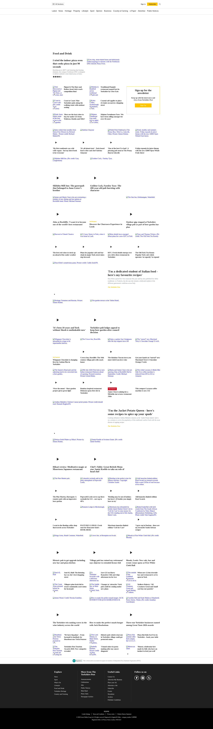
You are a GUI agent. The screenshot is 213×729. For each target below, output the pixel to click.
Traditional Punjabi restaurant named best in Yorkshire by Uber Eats (110, 89)
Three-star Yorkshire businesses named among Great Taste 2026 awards (143, 623)
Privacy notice (111, 714)
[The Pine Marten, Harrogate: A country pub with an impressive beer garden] (65, 485)
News (60, 11)
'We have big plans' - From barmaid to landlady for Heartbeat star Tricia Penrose (75, 637)
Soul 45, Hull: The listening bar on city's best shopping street (74, 575)
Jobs (82, 685)
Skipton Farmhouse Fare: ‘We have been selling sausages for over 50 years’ (112, 117)
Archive (110, 697)
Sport (92, 11)
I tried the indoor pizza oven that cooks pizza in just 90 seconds (68, 63)
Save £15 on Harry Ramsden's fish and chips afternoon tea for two (110, 575)
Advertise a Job (112, 685)
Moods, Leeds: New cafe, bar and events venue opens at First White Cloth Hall (140, 562)
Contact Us (111, 677)
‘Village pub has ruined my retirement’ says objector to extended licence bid (106, 561)
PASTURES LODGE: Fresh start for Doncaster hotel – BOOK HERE (91, 527)
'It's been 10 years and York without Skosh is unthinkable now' (69, 329)
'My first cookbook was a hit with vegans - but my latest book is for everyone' (65, 150)
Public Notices (153, 11)
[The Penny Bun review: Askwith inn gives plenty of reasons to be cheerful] (120, 137)
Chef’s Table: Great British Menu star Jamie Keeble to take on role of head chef (107, 469)
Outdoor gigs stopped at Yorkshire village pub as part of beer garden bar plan (142, 224)
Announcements (86, 679)
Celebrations (85, 682)
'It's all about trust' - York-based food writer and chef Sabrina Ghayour (92, 150)
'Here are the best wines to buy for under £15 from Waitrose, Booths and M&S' (74, 117)
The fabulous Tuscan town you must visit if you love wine (119, 359)
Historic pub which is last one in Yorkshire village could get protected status (112, 637)
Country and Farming (61, 694)
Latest (54, 11)
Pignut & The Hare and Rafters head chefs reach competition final (73, 89)
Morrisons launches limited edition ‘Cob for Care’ (118, 526)
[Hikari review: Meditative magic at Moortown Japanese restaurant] (70, 451)
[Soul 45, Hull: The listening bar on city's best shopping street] (58, 577)
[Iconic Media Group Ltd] (106, 711)
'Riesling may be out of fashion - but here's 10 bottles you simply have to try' (120, 499)
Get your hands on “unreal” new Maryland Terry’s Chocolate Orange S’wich (147, 360)
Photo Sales (84, 694)
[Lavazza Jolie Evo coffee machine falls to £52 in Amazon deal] (147, 377)
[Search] (160, 4)
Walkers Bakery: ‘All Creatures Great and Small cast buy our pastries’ (147, 586)
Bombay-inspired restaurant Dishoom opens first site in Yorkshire (91, 391)
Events (110, 691)
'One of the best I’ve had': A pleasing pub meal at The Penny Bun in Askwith (120, 150)
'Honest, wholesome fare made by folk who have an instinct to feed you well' (147, 649)
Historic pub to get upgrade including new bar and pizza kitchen (69, 561)
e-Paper (133, 11)
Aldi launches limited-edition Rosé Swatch (146, 498)
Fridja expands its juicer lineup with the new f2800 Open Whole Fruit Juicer (147, 150)
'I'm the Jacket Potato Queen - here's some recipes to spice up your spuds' (131, 412)
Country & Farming (120, 11)
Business (107, 11)
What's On (57, 682)
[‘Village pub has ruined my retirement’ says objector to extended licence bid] (107, 546)
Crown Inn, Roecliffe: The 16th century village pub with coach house (92, 360)
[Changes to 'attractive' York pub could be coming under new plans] (95, 588)
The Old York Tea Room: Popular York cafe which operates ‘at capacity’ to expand (147, 255)
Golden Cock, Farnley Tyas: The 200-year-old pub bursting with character (105, 188)
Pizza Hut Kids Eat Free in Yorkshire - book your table (147, 636)
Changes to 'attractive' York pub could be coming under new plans (111, 586)
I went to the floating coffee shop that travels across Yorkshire (65, 526)
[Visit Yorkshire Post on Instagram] (143, 678)
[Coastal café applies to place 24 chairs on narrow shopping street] (95, 105)
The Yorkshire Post (114, 287)
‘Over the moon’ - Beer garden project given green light (64, 390)
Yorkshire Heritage (60, 691)
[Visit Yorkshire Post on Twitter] (149, 678)
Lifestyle (85, 11)
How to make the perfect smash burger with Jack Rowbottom (106, 623)
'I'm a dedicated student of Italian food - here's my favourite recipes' (133, 273)
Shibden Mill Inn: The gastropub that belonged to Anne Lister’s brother (68, 188)
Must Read (84, 691)
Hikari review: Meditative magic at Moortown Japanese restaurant (70, 468)
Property (76, 11)
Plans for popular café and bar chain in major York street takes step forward (92, 255)
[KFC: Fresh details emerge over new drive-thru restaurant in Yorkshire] (120, 241)
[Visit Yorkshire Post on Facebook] (136, 678)
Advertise (141, 11)
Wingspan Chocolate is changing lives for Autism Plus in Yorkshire (65, 362)
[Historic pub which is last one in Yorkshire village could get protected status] (95, 639)
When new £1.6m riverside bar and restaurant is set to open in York (147, 575)
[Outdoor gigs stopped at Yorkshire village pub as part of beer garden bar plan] (143, 207)
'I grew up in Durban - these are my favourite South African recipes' (147, 527)
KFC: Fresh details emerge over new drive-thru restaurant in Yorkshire (120, 255)
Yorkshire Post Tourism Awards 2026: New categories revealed (75, 649)
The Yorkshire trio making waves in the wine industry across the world (70, 623)
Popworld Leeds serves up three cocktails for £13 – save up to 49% (92, 499)
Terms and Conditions (98, 714)
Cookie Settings (86, 714)
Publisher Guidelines (114, 700)
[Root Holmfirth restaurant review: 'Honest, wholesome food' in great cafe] (131, 651)
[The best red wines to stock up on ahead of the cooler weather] (65, 241)
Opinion (99, 11)
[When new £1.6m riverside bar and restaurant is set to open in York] (131, 577)
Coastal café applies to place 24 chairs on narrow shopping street (112, 103)
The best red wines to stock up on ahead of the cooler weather (64, 254)
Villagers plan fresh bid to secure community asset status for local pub (75, 586)
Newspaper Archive (87, 697)
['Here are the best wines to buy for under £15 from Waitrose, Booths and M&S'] (58, 118)
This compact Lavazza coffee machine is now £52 (146, 390)
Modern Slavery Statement (124, 714)
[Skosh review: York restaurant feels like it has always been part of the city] (70, 312)
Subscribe (111, 688)
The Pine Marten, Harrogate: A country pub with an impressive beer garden (65, 499)
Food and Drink (59, 688)
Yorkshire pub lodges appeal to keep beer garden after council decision (105, 330)
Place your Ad (112, 682)
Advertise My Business (115, 680)
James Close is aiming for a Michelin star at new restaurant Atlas (119, 394)
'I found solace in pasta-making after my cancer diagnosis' (110, 649)
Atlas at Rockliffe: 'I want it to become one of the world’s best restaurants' (69, 223)
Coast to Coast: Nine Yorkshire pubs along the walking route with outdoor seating (74, 104)
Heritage (68, 11)
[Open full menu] (53, 4)
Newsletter (111, 694)
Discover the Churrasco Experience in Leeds (106, 225)
